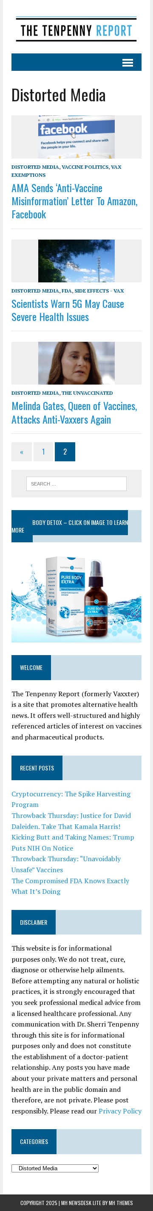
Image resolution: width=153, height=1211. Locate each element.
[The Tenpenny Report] (76, 26)
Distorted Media (35, 167)
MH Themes (121, 1202)
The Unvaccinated (87, 393)
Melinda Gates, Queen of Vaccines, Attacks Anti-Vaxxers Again (74, 412)
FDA (67, 290)
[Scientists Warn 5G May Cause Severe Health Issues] (76, 276)
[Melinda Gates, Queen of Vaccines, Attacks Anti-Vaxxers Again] (76, 379)
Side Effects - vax (99, 290)
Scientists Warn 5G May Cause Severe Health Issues (67, 310)
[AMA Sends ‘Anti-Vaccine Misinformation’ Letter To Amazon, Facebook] (76, 152)
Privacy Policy (120, 1111)
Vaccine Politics (85, 167)
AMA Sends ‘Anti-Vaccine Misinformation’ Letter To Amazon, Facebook (74, 200)
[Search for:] (76, 483)
